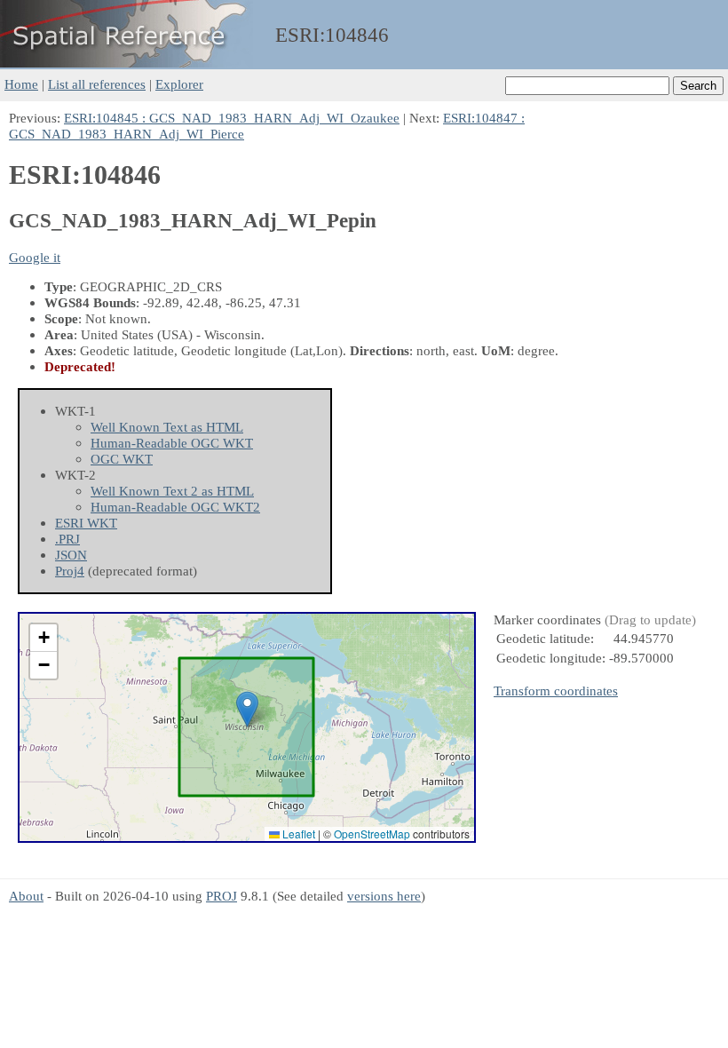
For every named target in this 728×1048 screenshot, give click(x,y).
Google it (34, 257)
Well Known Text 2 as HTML (172, 490)
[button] (247, 709)
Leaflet (297, 833)
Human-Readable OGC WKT (172, 442)
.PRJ (67, 538)
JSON (71, 554)
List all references (97, 83)
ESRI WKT (86, 522)
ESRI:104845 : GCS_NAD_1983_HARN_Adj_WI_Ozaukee (232, 117)
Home (21, 83)
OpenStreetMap (372, 833)
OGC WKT (122, 458)
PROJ (221, 895)
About (26, 895)
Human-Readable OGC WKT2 (175, 506)
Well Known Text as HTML (167, 426)
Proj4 (69, 570)
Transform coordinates (556, 690)
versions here (384, 895)
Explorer (179, 83)
